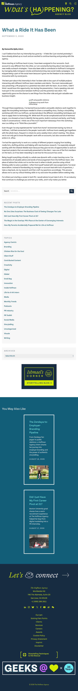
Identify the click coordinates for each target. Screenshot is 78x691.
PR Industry (8, 311)
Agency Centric (10, 242)
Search (6, 191)
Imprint (39, 642)
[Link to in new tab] (33, 607)
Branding (7, 247)
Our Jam (39, 615)
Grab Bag (8, 279)
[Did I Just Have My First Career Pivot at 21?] (39, 541)
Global (6, 274)
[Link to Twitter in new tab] (37, 607)
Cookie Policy (39, 636)
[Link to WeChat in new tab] (53, 607)
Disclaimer (39, 646)
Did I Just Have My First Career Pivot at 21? (21, 216)
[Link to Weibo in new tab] (49, 607)
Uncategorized (10, 329)
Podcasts (8, 306)
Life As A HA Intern (11, 292)
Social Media (9, 320)
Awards (39, 632)
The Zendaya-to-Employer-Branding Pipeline (21, 207)
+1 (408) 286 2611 (39, 602)
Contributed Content (12, 260)
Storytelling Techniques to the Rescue (38, 655)
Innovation (8, 283)
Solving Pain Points (39, 618)
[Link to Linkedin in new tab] (25, 607)
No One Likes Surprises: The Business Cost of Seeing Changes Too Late (32, 211)
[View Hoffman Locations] (66, 3)
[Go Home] (12, 3)
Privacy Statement (39, 639)
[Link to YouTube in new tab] (44, 607)
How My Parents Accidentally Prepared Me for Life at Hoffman (29, 225)
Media (6, 297)
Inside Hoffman (10, 288)
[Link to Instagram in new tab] (29, 607)
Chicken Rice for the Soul (14, 251)
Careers (39, 629)
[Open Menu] (75, 4)
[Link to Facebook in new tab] (40, 607)
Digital (6, 270)
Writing (7, 338)
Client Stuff (8, 256)
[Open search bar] (70, 4)
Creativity (8, 265)
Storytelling (9, 324)
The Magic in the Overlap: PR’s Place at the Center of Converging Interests (33, 221)
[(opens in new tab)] (39, 389)
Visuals (7, 333)
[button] (71, 191)
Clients (39, 622)
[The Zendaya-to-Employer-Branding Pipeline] (39, 472)
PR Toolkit (8, 315)
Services (39, 625)
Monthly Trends (10, 302)
